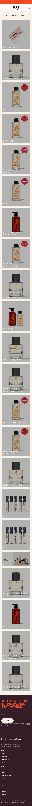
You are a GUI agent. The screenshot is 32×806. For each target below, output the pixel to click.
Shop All (4, 753)
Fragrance (4, 756)
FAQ (2, 786)
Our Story (4, 769)
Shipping (4, 788)
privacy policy (7, 725)
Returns (4, 791)
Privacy (4, 794)
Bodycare (4, 762)
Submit (7, 720)
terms (28, 723)
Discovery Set (5, 759)
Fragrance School (6, 775)
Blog (3, 772)
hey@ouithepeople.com (11, 739)
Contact (4, 778)
